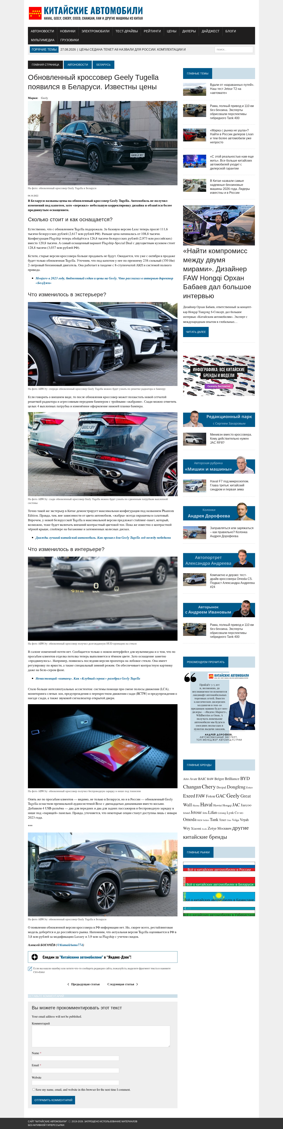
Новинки (67, 31)
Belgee (219, 778)
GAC (221, 795)
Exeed (189, 795)
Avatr (193, 778)
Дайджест (210, 31)
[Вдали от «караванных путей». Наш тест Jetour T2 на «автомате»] (194, 93)
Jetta (205, 813)
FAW (200, 796)
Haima (196, 805)
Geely (44, 98)
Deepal (221, 787)
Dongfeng (236, 786)
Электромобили (95, 31)
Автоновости (42, 31)
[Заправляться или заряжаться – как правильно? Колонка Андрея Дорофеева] (194, 537)
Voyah (244, 819)
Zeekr (204, 829)
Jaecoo (246, 805)
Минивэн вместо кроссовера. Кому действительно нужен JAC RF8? (231, 438)
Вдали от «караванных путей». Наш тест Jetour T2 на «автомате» (232, 88)
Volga (235, 820)
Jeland (186, 813)
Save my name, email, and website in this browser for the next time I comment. (83, 1089)
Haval (206, 804)
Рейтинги (152, 31)
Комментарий (41, 1023)
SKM (199, 820)
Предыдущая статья (85, 984)
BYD (245, 778)
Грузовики (69, 40)
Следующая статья (120, 984)
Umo (229, 820)
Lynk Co (233, 812)
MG (241, 812)
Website (36, 1077)
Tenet (222, 820)
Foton (210, 796)
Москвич (224, 828)
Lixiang (222, 813)
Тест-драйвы (127, 31)
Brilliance (232, 778)
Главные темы (197, 73)
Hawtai (217, 805)
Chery (209, 786)
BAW (210, 779)
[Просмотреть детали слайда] (103, 957)
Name (36, 1053)
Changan (192, 786)
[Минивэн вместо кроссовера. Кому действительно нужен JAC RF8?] (194, 443)
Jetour (196, 812)
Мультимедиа (42, 40)
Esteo (249, 787)
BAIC (202, 778)
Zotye (212, 828)
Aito (186, 779)
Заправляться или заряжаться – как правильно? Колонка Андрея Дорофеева (232, 532)
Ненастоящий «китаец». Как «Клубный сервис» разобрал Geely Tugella (88, 678)
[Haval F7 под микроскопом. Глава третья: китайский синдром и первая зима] (194, 490)
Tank (214, 819)
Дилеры (189, 31)
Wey (186, 828)
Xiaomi (196, 828)
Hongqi (227, 805)
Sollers (206, 820)
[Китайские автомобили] (141, 13)
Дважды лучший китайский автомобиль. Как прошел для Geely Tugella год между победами (103, 537)
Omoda (189, 819)
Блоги (230, 31)
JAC (236, 804)
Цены (171, 31)
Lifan (212, 812)
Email (36, 1065)
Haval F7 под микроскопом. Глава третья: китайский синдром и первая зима (229, 485)
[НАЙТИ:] (234, 49)
